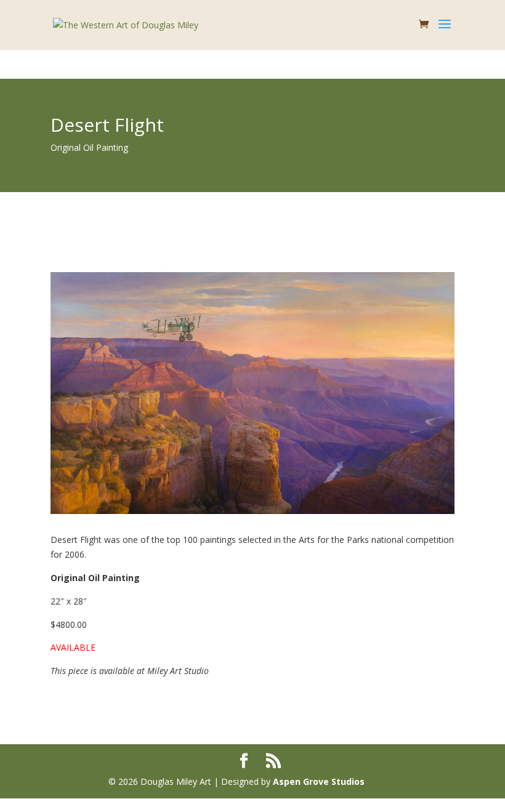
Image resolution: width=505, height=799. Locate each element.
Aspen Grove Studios (319, 781)
